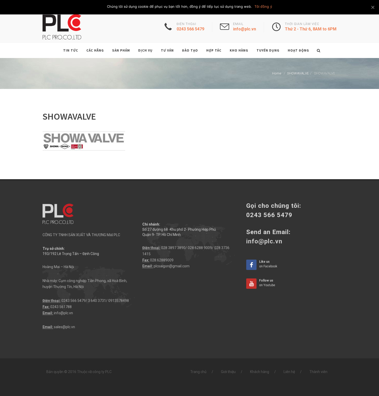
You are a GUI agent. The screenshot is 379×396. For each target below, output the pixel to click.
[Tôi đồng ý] (372, 7)
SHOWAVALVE (298, 73)
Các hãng (95, 50)
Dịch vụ (145, 50)
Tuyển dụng (268, 50)
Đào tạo (190, 50)
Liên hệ (289, 372)
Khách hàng (259, 372)
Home (276, 73)
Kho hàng (239, 50)
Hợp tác (213, 50)
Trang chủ (198, 372)
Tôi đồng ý (263, 6)
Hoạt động (298, 50)
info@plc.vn (63, 313)
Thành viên (318, 372)
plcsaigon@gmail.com (172, 266)
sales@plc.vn (64, 327)
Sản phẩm (121, 50)
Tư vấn (167, 50)
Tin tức (70, 50)
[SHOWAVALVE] (84, 141)
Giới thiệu (228, 372)
